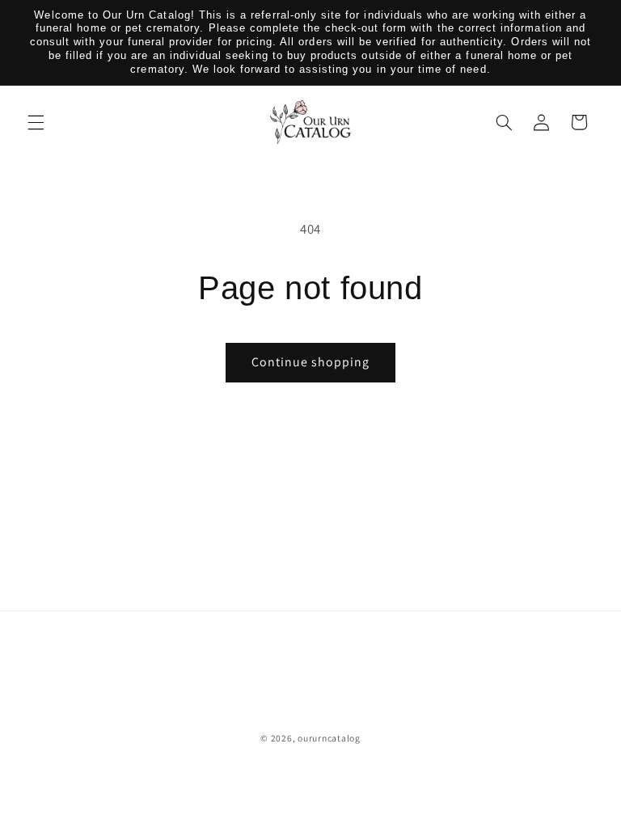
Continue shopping (310, 361)
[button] (35, 122)
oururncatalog (329, 738)
